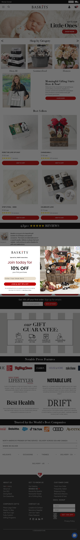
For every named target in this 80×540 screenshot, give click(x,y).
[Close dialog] (78, 248)
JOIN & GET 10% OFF (20, 284)
